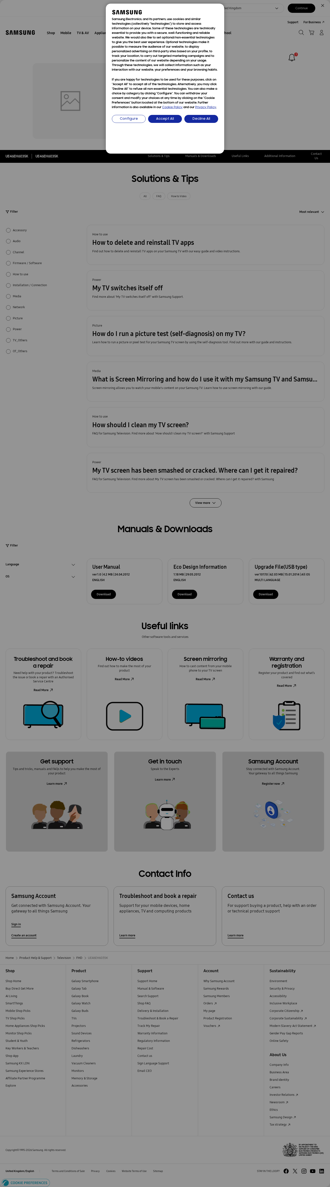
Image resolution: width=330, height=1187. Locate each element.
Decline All (201, 119)
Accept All (165, 119)
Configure (129, 119)
